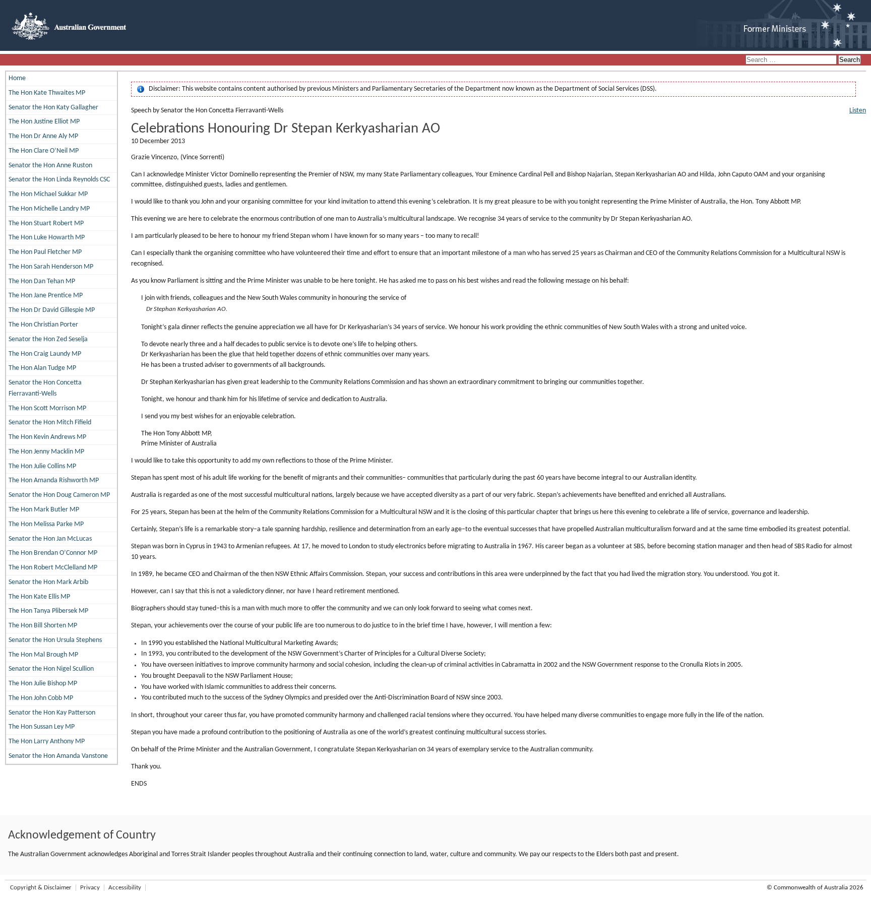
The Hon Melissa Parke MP (46, 524)
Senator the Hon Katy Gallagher (53, 107)
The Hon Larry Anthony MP (47, 741)
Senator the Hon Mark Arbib (48, 582)
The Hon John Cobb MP (41, 698)
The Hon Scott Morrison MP (47, 408)
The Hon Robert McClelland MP (53, 567)
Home (17, 78)
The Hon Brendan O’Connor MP (53, 553)
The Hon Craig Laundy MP (45, 354)
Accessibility (124, 887)
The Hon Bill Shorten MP (43, 625)
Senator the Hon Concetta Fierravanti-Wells (45, 388)
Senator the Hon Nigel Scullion (51, 669)
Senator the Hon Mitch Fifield (50, 422)
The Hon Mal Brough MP (43, 655)
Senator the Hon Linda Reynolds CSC (59, 179)
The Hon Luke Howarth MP (47, 237)
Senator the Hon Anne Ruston (50, 165)
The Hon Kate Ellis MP (39, 597)
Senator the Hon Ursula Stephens (55, 640)
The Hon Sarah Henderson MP (51, 267)
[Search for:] (791, 60)
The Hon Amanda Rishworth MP (54, 480)
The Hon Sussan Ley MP (42, 727)
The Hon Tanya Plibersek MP (48, 611)
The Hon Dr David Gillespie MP (52, 310)
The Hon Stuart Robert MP (46, 223)
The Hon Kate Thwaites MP (47, 93)
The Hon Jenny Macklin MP (46, 451)
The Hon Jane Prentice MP (46, 295)
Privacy (90, 887)
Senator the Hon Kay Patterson (52, 713)
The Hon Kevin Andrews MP (47, 437)
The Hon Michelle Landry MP (49, 209)
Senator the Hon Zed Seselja (48, 339)
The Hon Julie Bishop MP (43, 683)
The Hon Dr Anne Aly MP (43, 136)
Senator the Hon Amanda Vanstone (58, 756)
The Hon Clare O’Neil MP (44, 151)
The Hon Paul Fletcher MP (45, 252)
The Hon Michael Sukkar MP (48, 194)
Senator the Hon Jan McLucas (50, 539)
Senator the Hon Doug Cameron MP (59, 495)
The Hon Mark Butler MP (44, 509)
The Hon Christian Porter (43, 324)
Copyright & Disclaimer (41, 887)
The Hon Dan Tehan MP (42, 281)
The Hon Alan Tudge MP (42, 368)
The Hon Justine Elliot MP (44, 121)
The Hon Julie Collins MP (42, 466)
